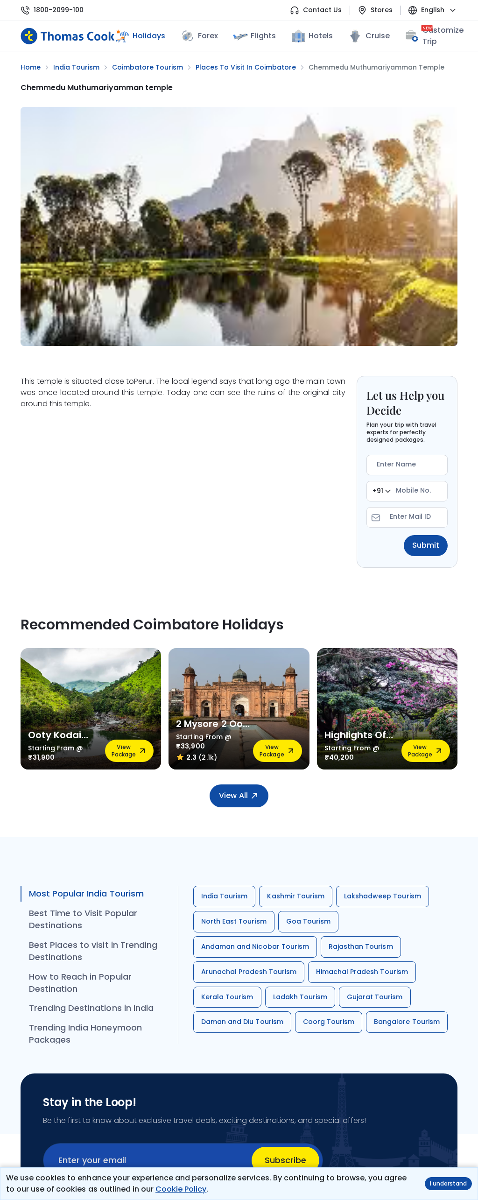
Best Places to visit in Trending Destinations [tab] (93, 951)
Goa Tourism (308, 921)
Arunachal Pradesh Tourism (248, 971)
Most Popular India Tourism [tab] (86, 893)
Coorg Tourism (328, 1021)
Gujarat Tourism (375, 997)
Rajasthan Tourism (361, 946)
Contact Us (322, 10)
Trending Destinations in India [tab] (91, 1008)
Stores (382, 10)
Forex (208, 35)
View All (233, 795)
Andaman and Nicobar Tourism (255, 946)
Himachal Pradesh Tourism (362, 971)
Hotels (321, 35)
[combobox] (381, 491)
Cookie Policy (180, 1189)
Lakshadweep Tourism (382, 896)
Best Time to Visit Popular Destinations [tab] (83, 919)
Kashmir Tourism (295, 896)
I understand (448, 1183)
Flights (263, 35)
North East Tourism (234, 921)
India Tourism (224, 896)
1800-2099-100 (59, 10)
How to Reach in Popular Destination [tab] (80, 983)
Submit (425, 545)
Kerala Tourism (227, 997)
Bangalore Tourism (407, 1021)
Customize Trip (443, 36)
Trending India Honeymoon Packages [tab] (85, 1033)
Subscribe (285, 1160)
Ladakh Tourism (300, 997)
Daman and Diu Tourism (242, 1021)
